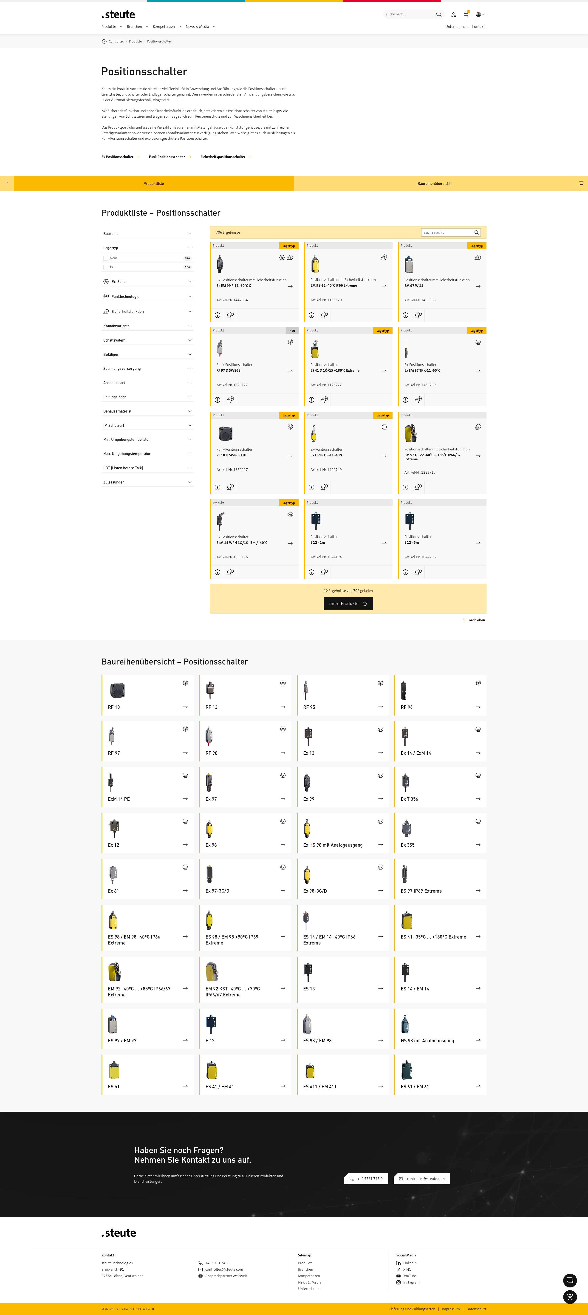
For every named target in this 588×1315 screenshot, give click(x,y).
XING (407, 1269)
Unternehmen (309, 1288)
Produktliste (154, 183)
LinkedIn (410, 1263)
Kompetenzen (309, 1275)
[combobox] (408, 14)
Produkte (305, 1263)
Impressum (451, 1309)
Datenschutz (476, 1309)
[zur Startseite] (118, 14)
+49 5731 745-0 (370, 1178)
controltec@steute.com (426, 1178)
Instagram (411, 1282)
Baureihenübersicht (434, 183)
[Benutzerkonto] (453, 14)
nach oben (477, 620)
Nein (150, 258)
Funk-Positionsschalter (167, 156)
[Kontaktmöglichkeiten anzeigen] (570, 1280)
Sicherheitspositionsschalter (223, 156)
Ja (150, 267)
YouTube (410, 1275)
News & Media (309, 1282)
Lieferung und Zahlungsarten (412, 1309)
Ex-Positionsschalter (117, 156)
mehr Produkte (344, 603)
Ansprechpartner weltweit (226, 1275)
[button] (121, 26)
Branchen (305, 1269)
